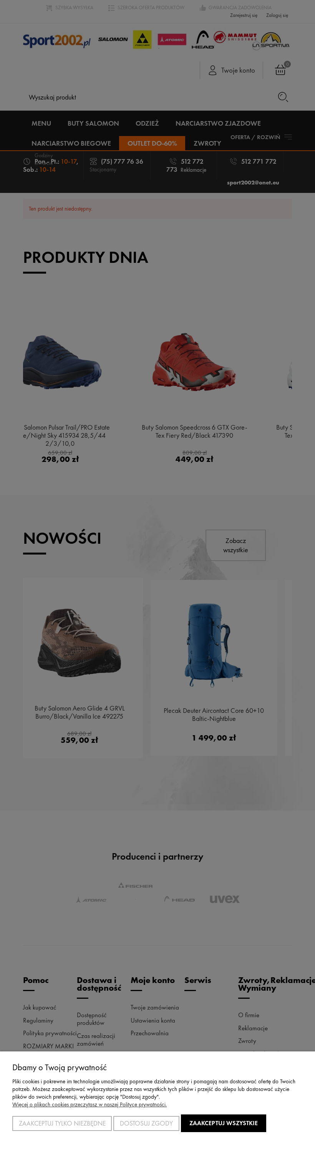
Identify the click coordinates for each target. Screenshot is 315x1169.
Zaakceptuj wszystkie (223, 1123)
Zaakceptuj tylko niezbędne (62, 1123)
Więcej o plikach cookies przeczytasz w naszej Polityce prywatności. (89, 1104)
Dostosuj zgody (146, 1123)
